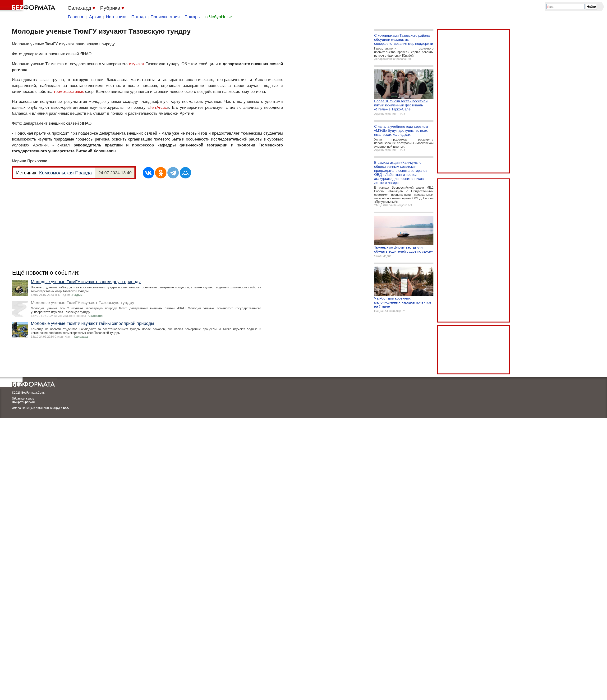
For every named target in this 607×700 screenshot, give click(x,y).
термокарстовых (69, 91)
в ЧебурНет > (218, 16)
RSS (66, 408)
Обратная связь (23, 398)
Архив (95, 16)
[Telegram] (173, 172)
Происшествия (165, 16)
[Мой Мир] (185, 172)
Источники (116, 16)
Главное (76, 16)
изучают (137, 64)
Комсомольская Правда (65, 172)
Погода (138, 16)
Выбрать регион (23, 402)
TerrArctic (158, 107)
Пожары (192, 16)
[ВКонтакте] (148, 172)
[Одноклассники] (160, 172)
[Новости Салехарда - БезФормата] (28, 6)
